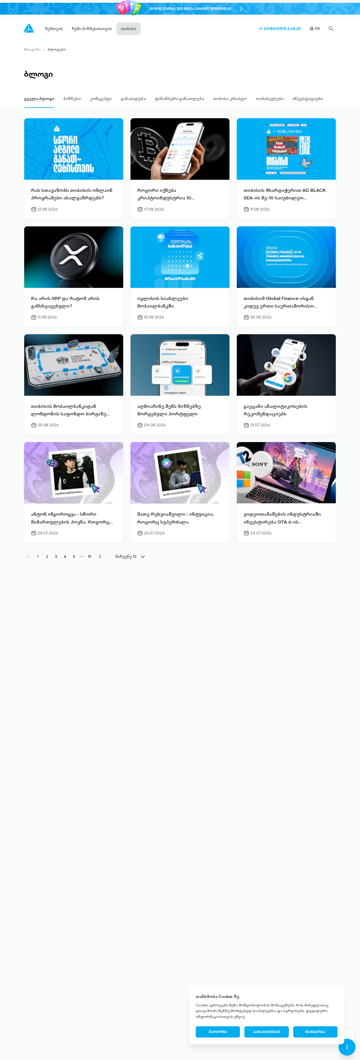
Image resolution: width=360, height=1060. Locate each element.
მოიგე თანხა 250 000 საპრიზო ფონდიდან (190, 8)
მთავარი (32, 49)
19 (89, 556)
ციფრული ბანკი (279, 28)
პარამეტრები (266, 1031)
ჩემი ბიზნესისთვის (92, 28)
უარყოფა (218, 1031)
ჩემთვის (54, 28)
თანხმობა (315, 1031)
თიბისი (128, 28)
